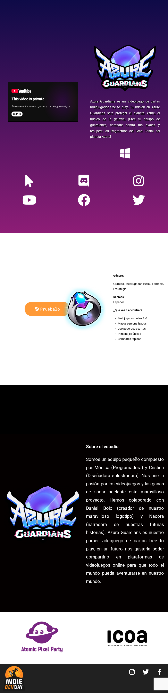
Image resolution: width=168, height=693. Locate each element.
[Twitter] (146, 672)
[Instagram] (132, 672)
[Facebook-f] (159, 672)
